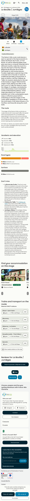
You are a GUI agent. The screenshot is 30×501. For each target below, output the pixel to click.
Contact (15, 412)
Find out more (15, 442)
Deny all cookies (8, 494)
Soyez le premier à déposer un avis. (15, 364)
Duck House (5, 282)
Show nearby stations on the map (13, 349)
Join (25, 312)
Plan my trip (12, 377)
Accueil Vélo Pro (5, 481)
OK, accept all (22, 494)
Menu (24, 3)
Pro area (5, 425)
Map (16, 372)
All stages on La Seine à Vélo (12, 7)
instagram (9, 408)
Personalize (15, 498)
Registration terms (8, 466)
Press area (6, 421)
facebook (21, 408)
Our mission (15, 417)
